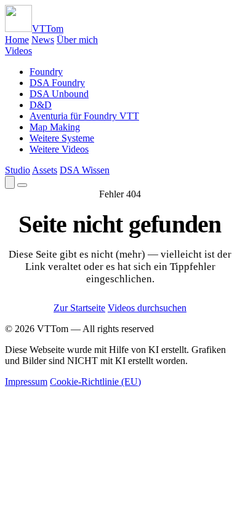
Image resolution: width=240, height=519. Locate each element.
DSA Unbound (59, 94)
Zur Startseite (79, 308)
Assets (44, 170)
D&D (41, 105)
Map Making (55, 127)
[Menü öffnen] (22, 185)
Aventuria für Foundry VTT (84, 116)
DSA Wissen (85, 170)
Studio (17, 170)
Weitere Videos (59, 149)
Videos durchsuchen (147, 308)
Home (17, 39)
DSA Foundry (57, 82)
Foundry (46, 71)
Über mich (77, 39)
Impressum (26, 381)
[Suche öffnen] (10, 182)
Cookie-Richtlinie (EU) (95, 381)
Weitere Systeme (62, 138)
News (42, 39)
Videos (18, 51)
